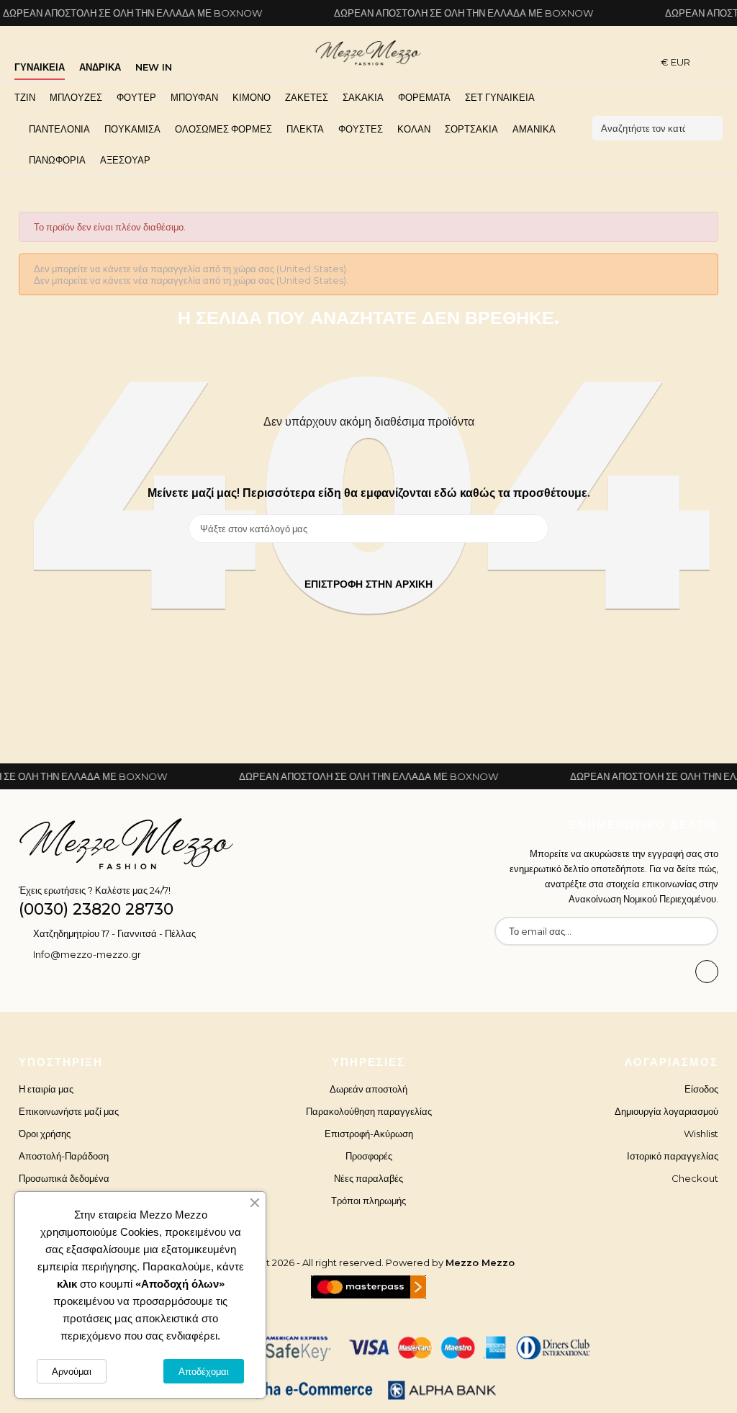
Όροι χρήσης (45, 1133)
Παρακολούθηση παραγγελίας (369, 1111)
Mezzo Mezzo (480, 1262)
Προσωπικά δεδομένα (64, 1178)
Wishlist (701, 1133)
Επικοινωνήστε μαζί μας (69, 1111)
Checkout (695, 1178)
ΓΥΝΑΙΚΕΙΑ (39, 67)
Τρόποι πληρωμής (368, 1200)
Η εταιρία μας (46, 1089)
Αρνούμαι (71, 1371)
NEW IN (153, 67)
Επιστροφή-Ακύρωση (369, 1133)
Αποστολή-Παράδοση (64, 1156)
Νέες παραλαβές (368, 1178)
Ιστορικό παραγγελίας (672, 1156)
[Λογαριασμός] (718, 61)
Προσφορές (368, 1156)
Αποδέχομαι (203, 1371)
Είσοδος (701, 1089)
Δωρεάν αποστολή (368, 1089)
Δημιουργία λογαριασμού (666, 1111)
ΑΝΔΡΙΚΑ (100, 67)
